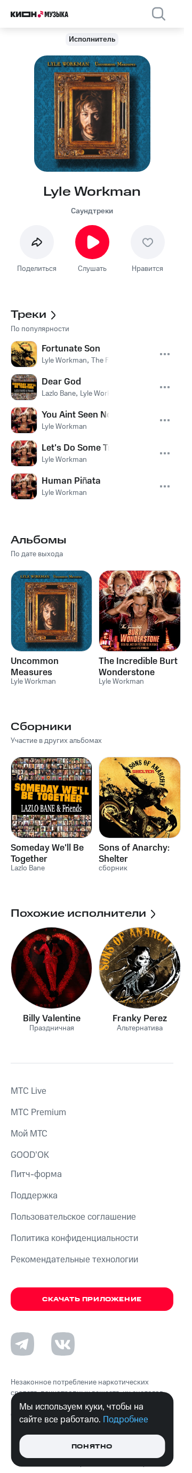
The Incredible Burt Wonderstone (138, 666)
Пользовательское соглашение (73, 1217)
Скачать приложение (92, 1299)
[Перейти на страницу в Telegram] (22, 1344)
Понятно (92, 1446)
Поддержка (34, 1195)
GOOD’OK (30, 1155)
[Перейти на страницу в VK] (63, 1344)
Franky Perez (140, 1018)
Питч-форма (36, 1174)
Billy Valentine (52, 1018)
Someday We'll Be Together (47, 853)
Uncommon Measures (35, 666)
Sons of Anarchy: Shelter (134, 853)
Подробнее (125, 1419)
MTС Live (28, 1091)
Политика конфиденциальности (74, 1238)
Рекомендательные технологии (74, 1259)
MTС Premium (38, 1112)
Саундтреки (92, 211)
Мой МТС (29, 1133)
